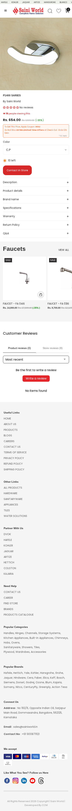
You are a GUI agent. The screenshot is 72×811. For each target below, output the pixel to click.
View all (63, 250)
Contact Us (12, 447)
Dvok (7, 534)
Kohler (14, 2)
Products (11, 430)
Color (6, 142)
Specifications (12, 208)
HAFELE (4, 2)
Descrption (10, 182)
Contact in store (17, 170)
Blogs (8, 435)
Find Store (11, 603)
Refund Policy (13, 464)
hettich (9, 562)
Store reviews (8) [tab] (53, 348)
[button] (11, 107)
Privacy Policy (14, 458)
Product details (12, 191)
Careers (9, 441)
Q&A (6, 233)
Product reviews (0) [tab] (19, 348)
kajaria (8, 574)
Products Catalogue (19, 615)
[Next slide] (65, 287)
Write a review (36, 378)
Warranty (9, 216)
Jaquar (26, 2)
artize (8, 557)
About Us (10, 424)
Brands (8, 609)
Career (8, 598)
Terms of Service (15, 452)
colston (10, 568)
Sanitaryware (13, 499)
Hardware (10, 493)
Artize (37, 2)
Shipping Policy (14, 469)
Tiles (7, 510)
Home (7, 418)
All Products (13, 488)
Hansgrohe (50, 2)
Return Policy (11, 225)
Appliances (11, 504)
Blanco (63, 2)
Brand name (11, 199)
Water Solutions (15, 516)
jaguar (8, 551)
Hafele (8, 540)
